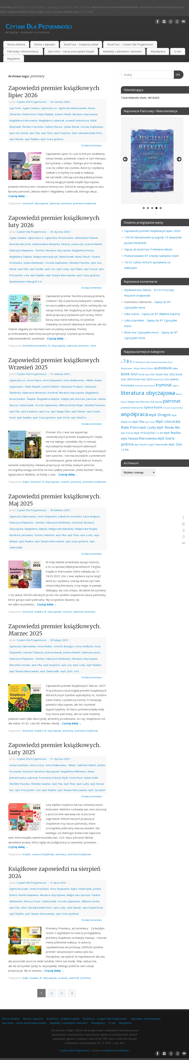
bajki (25, 978)
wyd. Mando (16, 139)
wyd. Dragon (160, 414)
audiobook (162, 368)
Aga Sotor (15, 108)
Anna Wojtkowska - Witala (78, 380)
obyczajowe (41, 203)
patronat (55, 203)
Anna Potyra (34, 380)
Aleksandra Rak (143, 362)
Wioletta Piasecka (79, 262)
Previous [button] (125, 159)
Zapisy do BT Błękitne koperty (161, 314)
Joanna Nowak (53, 652)
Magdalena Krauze (83, 250)
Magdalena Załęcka (20, 256)
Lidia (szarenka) (134, 320)
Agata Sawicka (31, 108)
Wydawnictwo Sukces (137, 290)
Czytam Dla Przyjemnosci (31, 102)
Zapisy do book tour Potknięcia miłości (148, 249)
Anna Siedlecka (84, 646)
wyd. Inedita (36, 269)
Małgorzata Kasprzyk (45, 256)
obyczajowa (156, 401)
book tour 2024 (143, 379)
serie (93, 345)
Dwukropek (85, 888)
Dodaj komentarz (92, 145)
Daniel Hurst (29, 114)
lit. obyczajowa (56, 345)
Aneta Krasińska (18, 765)
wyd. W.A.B (63, 417)
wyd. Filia (34, 133)
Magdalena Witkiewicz (73, 771)
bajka (26, 481)
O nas (177, 51)
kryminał (28, 203)
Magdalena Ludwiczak (51, 120)
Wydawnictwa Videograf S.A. (25, 281)
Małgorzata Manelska (61, 528)
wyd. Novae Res (168, 427)
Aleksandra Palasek (86, 237)
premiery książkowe (84, 203)
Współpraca (158, 51)
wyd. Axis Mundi (18, 133)
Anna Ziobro (146, 368)
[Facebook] (157, 21)
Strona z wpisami (44, 44)
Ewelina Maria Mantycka (46, 244)
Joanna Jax (77, 244)
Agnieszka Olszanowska (59, 237)
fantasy (65, 244)
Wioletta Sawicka (41, 783)
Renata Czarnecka (33, 126)
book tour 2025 (161, 379)
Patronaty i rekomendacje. (23, 51)
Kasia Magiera (91, 516)
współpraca (134, 414)
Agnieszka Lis (49, 108)
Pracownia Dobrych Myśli (53, 777)
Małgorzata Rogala (86, 528)
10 (133, 362)
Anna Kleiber (44, 646)
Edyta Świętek (46, 114)
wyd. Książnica (62, 133)
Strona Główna (16, 44)
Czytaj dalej (18, 196)
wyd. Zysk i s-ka (70, 671)
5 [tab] (161, 208)
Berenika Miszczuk (20, 244)
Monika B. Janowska (21, 535)
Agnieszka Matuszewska (72, 108)
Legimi (175, 385)
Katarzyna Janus (91, 652)
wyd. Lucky (62, 269)
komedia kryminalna (35, 345)
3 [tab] (152, 208)
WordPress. (122, 1050)
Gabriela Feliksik (86, 765)
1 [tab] (144, 208)
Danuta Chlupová (33, 652)
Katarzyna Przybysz (72, 386)
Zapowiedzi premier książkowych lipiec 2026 (152, 231)
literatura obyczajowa (85, 114)
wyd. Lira (50, 269)
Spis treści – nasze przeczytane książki (71, 51)
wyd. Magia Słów (60, 411)
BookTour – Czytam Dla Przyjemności (130, 44)
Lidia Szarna (131, 314)
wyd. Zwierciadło (49, 671)
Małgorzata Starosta (73, 399)
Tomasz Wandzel (44, 535)
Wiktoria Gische (90, 901)
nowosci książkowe (43, 854)
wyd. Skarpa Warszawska (60, 275)
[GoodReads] (170, 21)
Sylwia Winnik (71, 126)
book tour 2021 (147, 374)
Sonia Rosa (76, 777)
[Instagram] (164, 21)
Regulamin (13, 58)
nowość (65, 481)
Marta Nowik (66, 256)
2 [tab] (148, 208)
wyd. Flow (46, 133)
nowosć (67, 611)
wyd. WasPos (78, 417)
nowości (63, 978)
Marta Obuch (82, 256)
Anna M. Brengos (64, 646)
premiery (66, 203)
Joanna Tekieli (63, 114)
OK (177, 74)
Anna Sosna (37, 765)
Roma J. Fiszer (32, 901)
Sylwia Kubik (26, 405)
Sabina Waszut (53, 126)
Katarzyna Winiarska (34, 392)
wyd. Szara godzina (52, 139)
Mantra (109, 1050)
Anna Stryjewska (52, 380)
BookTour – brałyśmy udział (81, 44)
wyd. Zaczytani (96, 790)
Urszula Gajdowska (92, 126)
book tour (129, 373)
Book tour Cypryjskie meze (141, 332)
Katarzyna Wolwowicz (58, 522)
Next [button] (179, 159)
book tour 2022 (165, 374)
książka (38, 611)
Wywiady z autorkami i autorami (122, 51)
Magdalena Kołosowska (23, 120)
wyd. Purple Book (93, 907)
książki (26, 854)
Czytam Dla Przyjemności (39, 26)
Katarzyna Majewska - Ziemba (26, 250)
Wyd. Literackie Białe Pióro (87, 133)
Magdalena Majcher (48, 399)
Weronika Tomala (19, 665)
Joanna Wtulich (93, 244)
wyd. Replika (32, 139)
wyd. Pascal (90, 269)
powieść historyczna (77, 120)
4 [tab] (156, 208)
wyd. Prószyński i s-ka (27, 790)
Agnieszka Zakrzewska (22, 516)
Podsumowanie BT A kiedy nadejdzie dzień (151, 256)
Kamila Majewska (28, 895)
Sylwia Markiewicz (33, 262)
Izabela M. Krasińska (70, 516)
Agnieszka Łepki (18, 888)
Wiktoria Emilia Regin (71, 405)
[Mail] (183, 21)
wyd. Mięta (76, 269)
